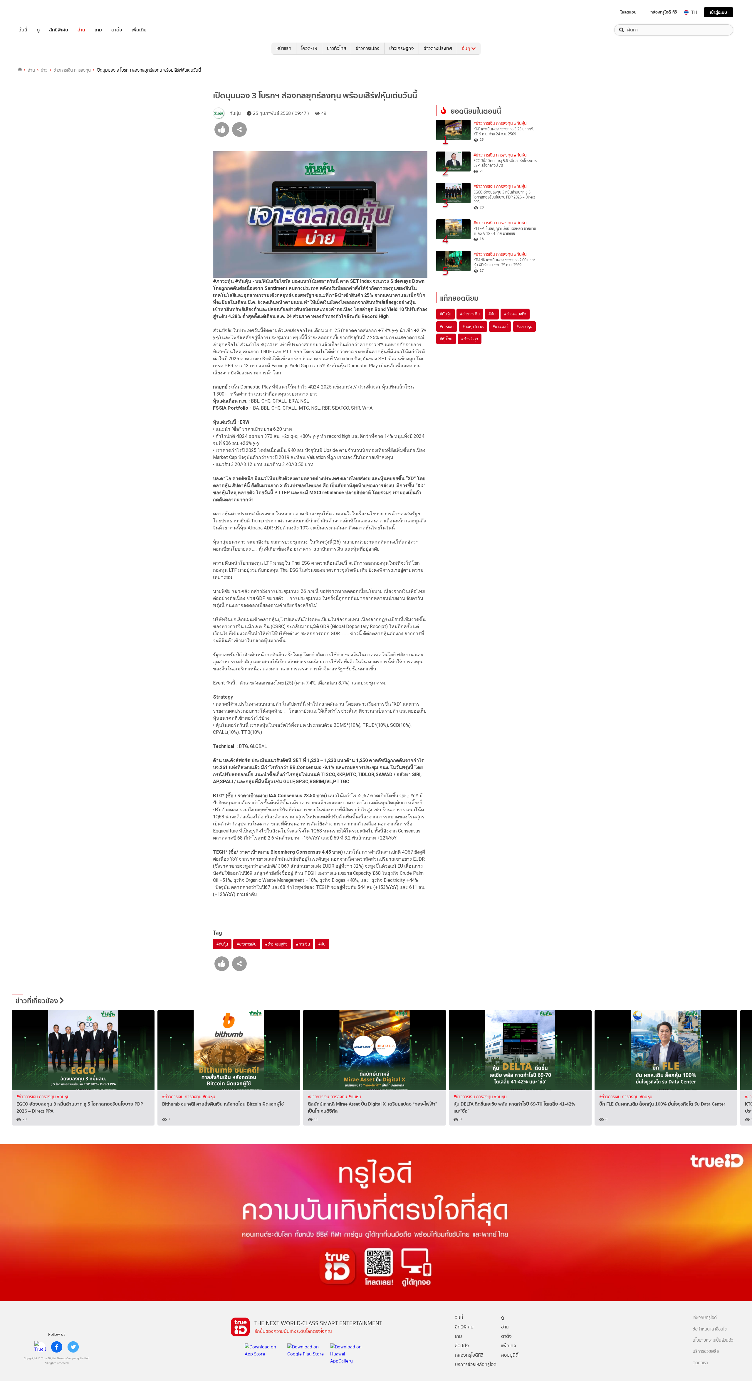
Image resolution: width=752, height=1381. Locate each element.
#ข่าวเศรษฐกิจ (276, 944)
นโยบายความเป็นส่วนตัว (713, 1340)
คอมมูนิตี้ (509, 1355)
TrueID (36, 12)
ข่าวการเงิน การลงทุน (72, 70)
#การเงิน (303, 944)
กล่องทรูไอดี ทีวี (663, 12)
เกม (98, 29)
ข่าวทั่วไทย (336, 48)
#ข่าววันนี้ (500, 326)
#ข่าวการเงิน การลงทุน (493, 123)
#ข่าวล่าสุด (469, 339)
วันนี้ (23, 29)
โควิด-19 (309, 48)
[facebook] (57, 1347)
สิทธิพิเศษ (58, 29)
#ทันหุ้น (222, 944)
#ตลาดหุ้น (524, 326)
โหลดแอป (628, 12)
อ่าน (81, 29)
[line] (40, 1347)
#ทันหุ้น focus (473, 326)
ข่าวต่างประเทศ (438, 48)
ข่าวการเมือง (368, 48)
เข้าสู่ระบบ (718, 12)
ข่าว (44, 70)
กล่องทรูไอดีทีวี (469, 1355)
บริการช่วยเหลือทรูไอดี (475, 1364)
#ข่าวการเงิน (246, 944)
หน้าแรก (283, 48)
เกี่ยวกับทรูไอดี (705, 1318)
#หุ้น (321, 944)
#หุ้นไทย (446, 339)
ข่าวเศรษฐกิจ (401, 48)
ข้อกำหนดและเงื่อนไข (710, 1329)
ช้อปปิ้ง (462, 1345)
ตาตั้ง (116, 29)
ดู (38, 29)
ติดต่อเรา (700, 1363)
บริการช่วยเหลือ (706, 1351)
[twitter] (73, 1347)
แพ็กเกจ (508, 1345)
